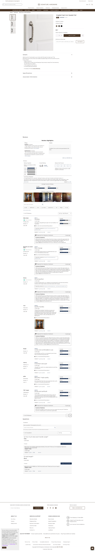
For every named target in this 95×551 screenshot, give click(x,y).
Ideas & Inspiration (52, 521)
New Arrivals (51, 519)
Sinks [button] (33, 10)
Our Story (13, 519)
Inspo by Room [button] (64, 7)
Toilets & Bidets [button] (54, 10)
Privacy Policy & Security (56, 541)
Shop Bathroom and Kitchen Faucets (51, 533)
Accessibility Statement (44, 541)
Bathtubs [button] (27, 10)
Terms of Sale (34, 541)
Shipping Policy (33, 521)
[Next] (22, 1)
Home (11, 12)
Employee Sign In (66, 541)
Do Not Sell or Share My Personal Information (42, 544)
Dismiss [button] (4, 547)
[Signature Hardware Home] (47, 4)
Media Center (14, 523)
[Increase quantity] (61, 35)
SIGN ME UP (38, 507)
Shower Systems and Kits (36, 533)
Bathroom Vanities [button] (18, 10)
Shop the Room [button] (31, 7)
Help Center (90, 1)
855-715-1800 (60, 547)
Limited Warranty (36, 68)
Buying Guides (51, 523)
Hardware (16, 12)
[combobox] (12, 4)
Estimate (80, 41)
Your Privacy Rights (57, 544)
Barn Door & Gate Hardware (25, 12)
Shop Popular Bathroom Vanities (68, 533)
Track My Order (33, 525)
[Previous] (3, 1)
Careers (12, 521)
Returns (31, 527)
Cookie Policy (28, 544)
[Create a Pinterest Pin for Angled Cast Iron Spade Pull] (57, 17)
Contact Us (32, 530)
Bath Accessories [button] (65, 10)
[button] (18, 529)
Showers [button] (45, 10)
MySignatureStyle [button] (55, 7)
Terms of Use (27, 541)
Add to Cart (72, 35)
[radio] (57, 26)
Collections (50, 525)
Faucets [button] (39, 10)
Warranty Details (33, 519)
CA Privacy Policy (66, 544)
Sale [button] (81, 10)
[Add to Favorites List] (82, 35)
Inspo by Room (51, 527)
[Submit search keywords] (3, 4)
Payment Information (34, 523)
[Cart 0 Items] (92, 4)
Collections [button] (48, 7)
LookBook (50, 530)
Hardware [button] (75, 10)
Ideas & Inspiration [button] (39, 7)
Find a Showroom (82, 1)
